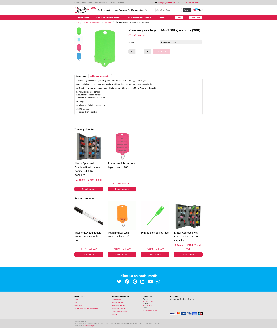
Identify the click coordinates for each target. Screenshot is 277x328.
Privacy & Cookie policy (119, 311)
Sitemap (114, 314)
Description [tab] (81, 76)
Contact (121, 2)
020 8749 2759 (148, 301)
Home (76, 2)
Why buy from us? (101, 2)
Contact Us (78, 305)
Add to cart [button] (89, 254)
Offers (162, 17)
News (113, 2)
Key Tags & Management (108, 17)
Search (187, 10)
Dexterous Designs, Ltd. (90, 325)
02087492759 (147, 305)
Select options (88, 189)
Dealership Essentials (139, 17)
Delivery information (118, 305)
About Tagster (87, 2)
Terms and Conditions (119, 308)
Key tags (108, 22)
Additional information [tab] (100, 76)
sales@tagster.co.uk (150, 310)
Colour (131, 42)
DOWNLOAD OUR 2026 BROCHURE (86, 308)
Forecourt (83, 17)
